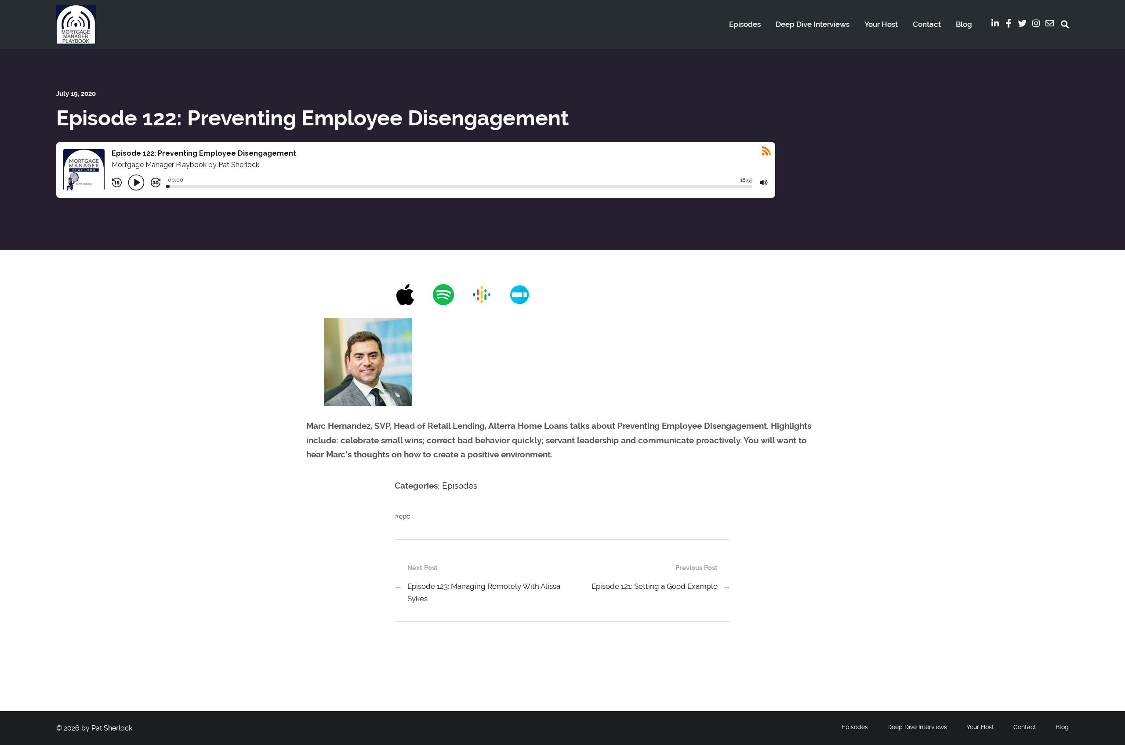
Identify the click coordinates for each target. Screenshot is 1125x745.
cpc (404, 516)
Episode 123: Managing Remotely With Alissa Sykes (483, 592)
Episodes (745, 24)
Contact (927, 24)
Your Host (881, 24)
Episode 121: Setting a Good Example (655, 586)
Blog (964, 24)
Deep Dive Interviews (812, 24)
